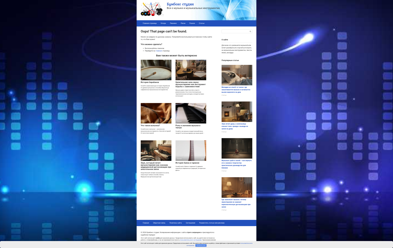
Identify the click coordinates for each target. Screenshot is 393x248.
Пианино (173, 23)
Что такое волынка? (150, 125)
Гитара (163, 23)
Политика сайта (175, 223)
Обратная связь (159, 223)
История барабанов (150, 82)
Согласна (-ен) (201, 245)
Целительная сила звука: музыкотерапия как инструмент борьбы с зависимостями (191, 84)
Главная (146, 223)
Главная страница (150, 23)
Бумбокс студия (180, 4)
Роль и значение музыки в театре (188, 126)
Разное (192, 23)
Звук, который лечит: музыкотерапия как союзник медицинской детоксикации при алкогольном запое (156, 166)
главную (159, 51)
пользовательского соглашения (191, 240)
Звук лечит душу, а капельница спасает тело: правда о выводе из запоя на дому (235, 126)
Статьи (201, 23)
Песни (183, 23)
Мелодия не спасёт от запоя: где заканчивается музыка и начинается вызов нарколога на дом (236, 89)
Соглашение (190, 223)
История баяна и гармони (187, 163)
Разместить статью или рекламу (212, 223)
